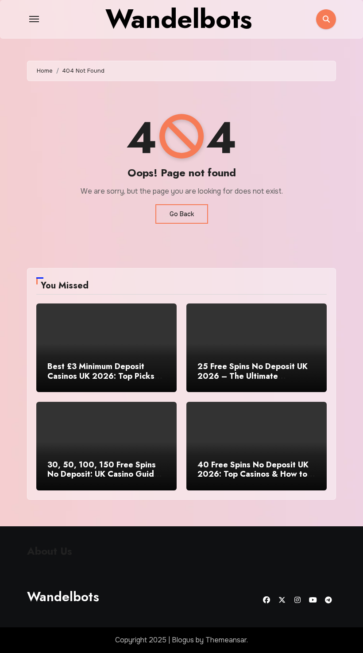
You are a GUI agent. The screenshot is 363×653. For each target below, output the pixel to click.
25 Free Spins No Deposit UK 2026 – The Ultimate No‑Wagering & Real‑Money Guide (252, 381)
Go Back (182, 214)
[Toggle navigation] (34, 19)
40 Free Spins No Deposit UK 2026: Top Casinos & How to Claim (253, 474)
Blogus (183, 640)
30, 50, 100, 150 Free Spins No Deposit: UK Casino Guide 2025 (103, 474)
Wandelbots (63, 596)
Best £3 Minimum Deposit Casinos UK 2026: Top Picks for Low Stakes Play (100, 376)
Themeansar (226, 640)
